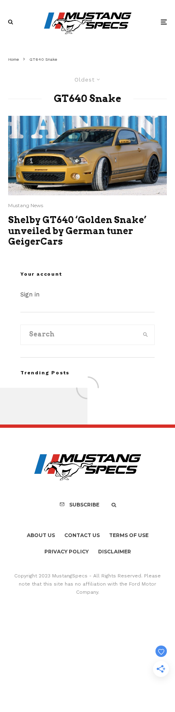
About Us (41, 535)
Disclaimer (114, 551)
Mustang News (25, 205)
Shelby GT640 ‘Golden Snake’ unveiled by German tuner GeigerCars (77, 230)
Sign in (29, 294)
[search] (145, 335)
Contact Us (82, 535)
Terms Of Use (129, 535)
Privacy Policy (66, 551)
